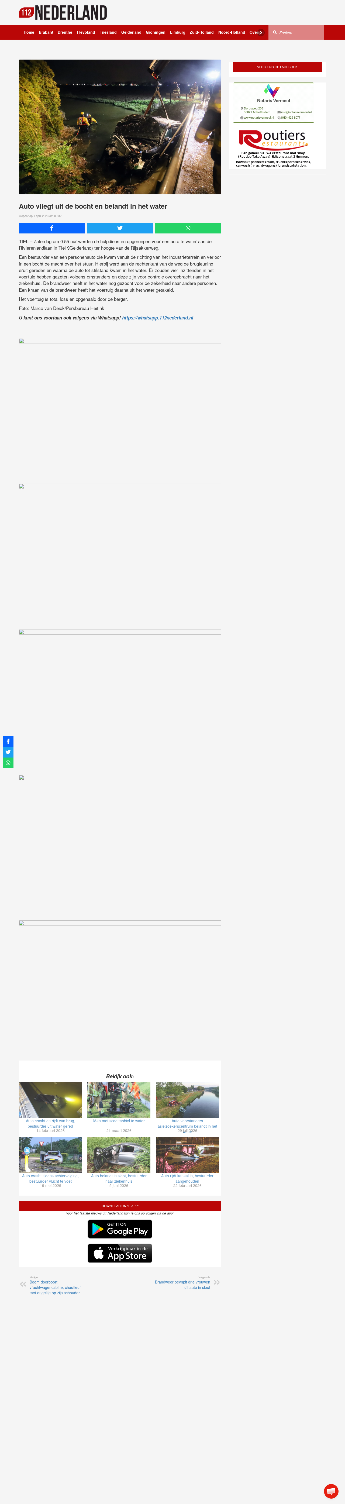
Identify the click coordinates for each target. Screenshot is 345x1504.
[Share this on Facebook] (52, 228)
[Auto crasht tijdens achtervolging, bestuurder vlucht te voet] (50, 1155)
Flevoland (86, 32)
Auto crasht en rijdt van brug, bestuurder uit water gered (50, 1123)
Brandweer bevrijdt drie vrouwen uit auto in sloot (182, 1282)
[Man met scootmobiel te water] (118, 1100)
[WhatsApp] (188, 228)
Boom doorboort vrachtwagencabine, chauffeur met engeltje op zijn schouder (55, 1285)
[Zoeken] (275, 32)
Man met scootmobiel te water (119, 1120)
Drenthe (65, 32)
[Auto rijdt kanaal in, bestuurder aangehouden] (187, 1155)
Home (29, 32)
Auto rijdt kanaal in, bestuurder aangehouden (187, 1178)
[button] (331, 1491)
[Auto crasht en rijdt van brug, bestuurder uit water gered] (50, 1100)
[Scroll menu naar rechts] (261, 32)
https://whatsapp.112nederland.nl (157, 317)
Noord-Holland (231, 32)
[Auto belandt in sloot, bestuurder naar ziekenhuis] (118, 1155)
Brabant (46, 32)
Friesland (108, 32)
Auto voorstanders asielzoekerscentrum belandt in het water (187, 1126)
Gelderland (131, 32)
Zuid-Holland (202, 32)
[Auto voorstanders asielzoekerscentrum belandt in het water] (187, 1100)
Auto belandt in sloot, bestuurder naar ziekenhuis (119, 1178)
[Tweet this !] (120, 228)
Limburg (177, 32)
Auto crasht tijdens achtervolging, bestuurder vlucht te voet (50, 1178)
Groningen (155, 32)
